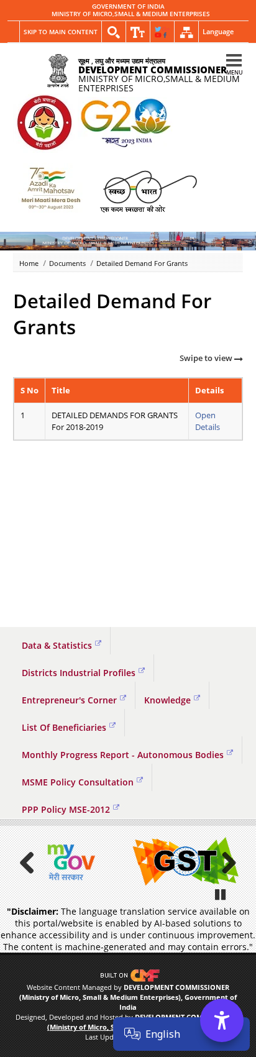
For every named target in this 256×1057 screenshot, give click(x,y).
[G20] (44, 123)
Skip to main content (61, 31)
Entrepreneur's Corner (69, 700)
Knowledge (167, 700)
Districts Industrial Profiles (78, 673)
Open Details (207, 421)
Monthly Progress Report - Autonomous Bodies (123, 755)
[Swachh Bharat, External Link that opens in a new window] (148, 190)
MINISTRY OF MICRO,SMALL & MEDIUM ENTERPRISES (131, 14)
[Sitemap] (186, 32)
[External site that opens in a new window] (70, 862)
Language (218, 31)
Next (224, 862)
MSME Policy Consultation (78, 782)
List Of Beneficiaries (64, 727)
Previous (31, 862)
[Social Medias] (162, 32)
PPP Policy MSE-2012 (66, 809)
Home (29, 263)
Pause (221, 894)
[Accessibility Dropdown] (138, 32)
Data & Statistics (57, 645)
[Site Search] (114, 32)
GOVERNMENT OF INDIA (128, 7)
